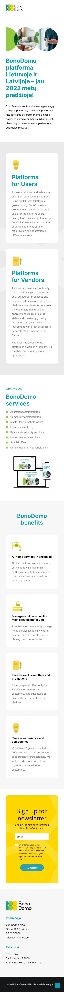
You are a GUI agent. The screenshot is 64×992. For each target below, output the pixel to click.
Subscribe (32, 867)
